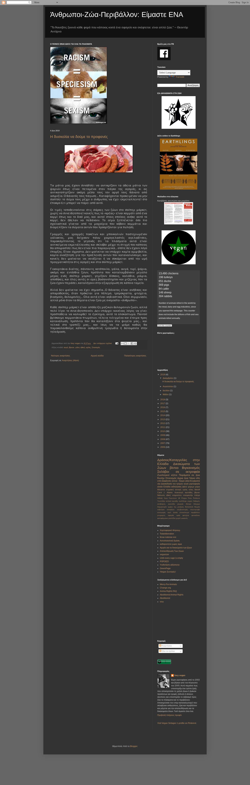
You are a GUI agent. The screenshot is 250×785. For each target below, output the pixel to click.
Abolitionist (165, 598)
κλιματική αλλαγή (173, 490)
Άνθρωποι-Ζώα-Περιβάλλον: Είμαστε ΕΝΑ (116, 15)
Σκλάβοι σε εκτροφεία (178, 471)
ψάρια (197, 487)
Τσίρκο (192, 478)
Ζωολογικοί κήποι (167, 475)
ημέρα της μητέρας (176, 507)
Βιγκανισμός (191, 468)
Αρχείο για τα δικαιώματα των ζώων (176, 547)
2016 (163, 407)
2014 (163, 415)
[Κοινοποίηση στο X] (128, 343)
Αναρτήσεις (166, 646)
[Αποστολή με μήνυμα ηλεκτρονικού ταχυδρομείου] (122, 343)
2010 (163, 431)
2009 (163, 435)
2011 (163, 427)
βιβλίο (184, 487)
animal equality (172, 501)
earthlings (183, 501)
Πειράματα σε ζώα (189, 475)
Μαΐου (166, 394)
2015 (163, 411)
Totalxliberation (167, 534)
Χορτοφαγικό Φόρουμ (170, 530)
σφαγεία (171, 515)
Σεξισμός (196, 501)
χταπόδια (172, 518)
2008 (163, 439)
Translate (180, 77)
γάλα (77, 347)
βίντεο (174, 468)
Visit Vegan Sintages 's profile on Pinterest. (177, 723)
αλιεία (160, 487)
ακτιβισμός (161, 504)
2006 (163, 447)
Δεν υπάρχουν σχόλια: (103, 343)
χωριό (178, 518)
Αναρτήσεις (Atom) (70, 360)
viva (162, 602)
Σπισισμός (96, 347)
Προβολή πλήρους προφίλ (169, 715)
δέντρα (188, 504)
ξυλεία (175, 512)
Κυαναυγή (179, 492)
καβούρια (160, 509)
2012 (163, 423)
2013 (163, 419)
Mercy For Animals (168, 584)
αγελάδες (189, 492)
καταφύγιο (170, 509)
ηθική (82, 347)
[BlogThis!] (125, 343)
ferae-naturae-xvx (168, 537)
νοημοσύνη (176, 495)
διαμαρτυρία (162, 507)
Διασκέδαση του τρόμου (172, 484)
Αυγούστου (168, 386)
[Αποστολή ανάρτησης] (116, 343)
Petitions (196, 498)
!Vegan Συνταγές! (168, 572)
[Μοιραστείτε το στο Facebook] (132, 343)
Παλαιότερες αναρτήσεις (135, 356)
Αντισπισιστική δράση (170, 541)
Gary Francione (170, 498)
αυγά (66, 347)
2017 (163, 403)
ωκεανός (184, 518)
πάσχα (197, 495)
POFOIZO (164, 561)
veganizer (164, 554)
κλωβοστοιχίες (182, 509)
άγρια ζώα (182, 478)
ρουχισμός (161, 515)
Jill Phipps (182, 498)
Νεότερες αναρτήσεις (60, 356)
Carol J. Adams (165, 492)
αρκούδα (171, 504)
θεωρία (197, 507)
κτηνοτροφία (195, 509)
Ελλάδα (166, 487)
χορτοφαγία (194, 484)
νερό (169, 512)
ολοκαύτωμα (184, 512)
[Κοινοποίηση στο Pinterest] (135, 343)
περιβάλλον (195, 512)
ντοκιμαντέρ (188, 495)
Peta (190, 498)
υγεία (178, 515)
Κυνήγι (160, 478)
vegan (189, 501)
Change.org (165, 588)
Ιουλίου (166, 390)
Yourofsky (161, 501)
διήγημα (197, 504)
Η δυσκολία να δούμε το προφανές (79, 137)
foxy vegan (179, 675)
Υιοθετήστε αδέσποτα (169, 565)
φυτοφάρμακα (162, 518)
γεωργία (180, 504)
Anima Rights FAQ (168, 591)
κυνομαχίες (161, 512)
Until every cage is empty (171, 558)
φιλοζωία (185, 515)
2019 (163, 374)
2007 (163, 443)
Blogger (133, 746)
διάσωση (161, 495)
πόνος (160, 498)
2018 (163, 399)
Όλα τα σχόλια (168, 651)
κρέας (88, 347)
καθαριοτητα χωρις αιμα (171, 544)
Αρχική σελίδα (97, 356)
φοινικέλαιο (195, 515)
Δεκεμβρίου (168, 378)
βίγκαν (71, 347)
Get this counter (164, 325)
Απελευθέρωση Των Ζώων (172, 551)
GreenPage (165, 568)
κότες (191, 490)
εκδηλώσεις (176, 487)
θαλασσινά (189, 507)
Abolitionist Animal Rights (171, 595)
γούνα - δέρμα (178, 481)
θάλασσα (161, 490)
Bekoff (197, 490)
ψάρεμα (191, 487)
